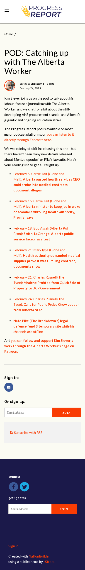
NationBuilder (39, 556)
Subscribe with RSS (28, 433)
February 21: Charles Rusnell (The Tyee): (46, 282)
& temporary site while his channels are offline (44, 326)
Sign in (13, 546)
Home (8, 34)
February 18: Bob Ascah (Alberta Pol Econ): (43, 233)
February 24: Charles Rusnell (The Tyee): (46, 304)
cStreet (49, 562)
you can (39, 345)
